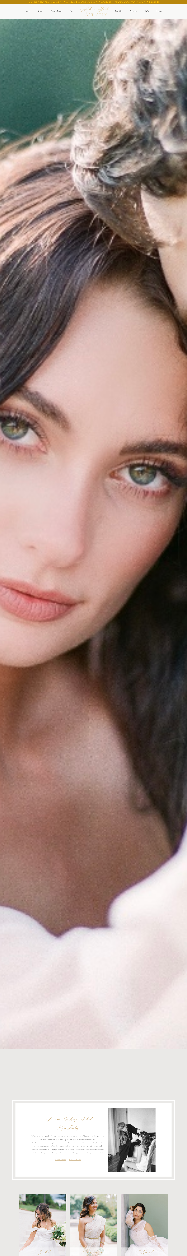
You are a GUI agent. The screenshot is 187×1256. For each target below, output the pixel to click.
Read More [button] (60, 1159)
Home (27, 11)
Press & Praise (56, 11)
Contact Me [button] (75, 1159)
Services (133, 11)
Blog (71, 11)
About (40, 11)
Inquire (159, 11)
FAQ (146, 11)
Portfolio (118, 11)
